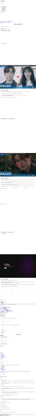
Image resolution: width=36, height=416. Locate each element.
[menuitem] (18, 368)
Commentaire (2, 329)
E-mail (2, 321)
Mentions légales (2, 356)
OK (0, 375)
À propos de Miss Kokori (3, 355)
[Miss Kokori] (18, 28)
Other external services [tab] (2, 397)
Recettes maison (2, 354)
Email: (1, 340)
